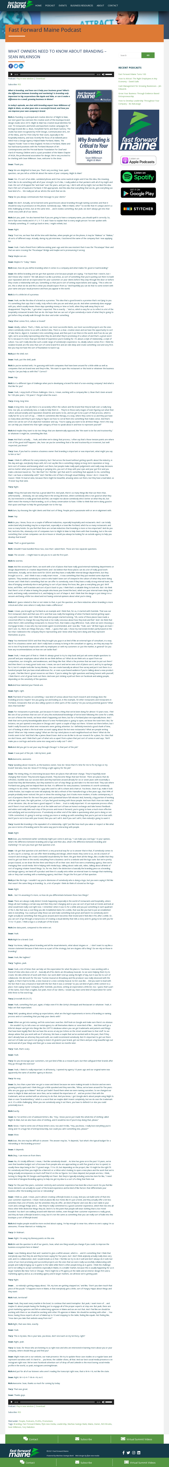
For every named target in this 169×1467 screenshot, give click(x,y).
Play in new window (25, 78)
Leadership (62, 1424)
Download (40, 78)
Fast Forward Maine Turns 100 (132, 74)
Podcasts (30, 1421)
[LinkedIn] (21, 66)
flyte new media (49, 1424)
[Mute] (103, 74)
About (100, 5)
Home (38, 5)
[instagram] (133, 1452)
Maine (90, 1424)
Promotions (47, 1421)
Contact (113, 5)
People (22, 1421)
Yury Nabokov (28, 1427)
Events (63, 5)
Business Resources (82, 5)
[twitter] (128, 1452)
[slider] (109, 74)
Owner (97, 1424)
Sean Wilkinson (14, 1427)
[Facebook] (10, 66)
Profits (38, 1421)
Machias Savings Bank (77, 1424)
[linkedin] (138, 1452)
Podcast (50, 5)
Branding (18, 1424)
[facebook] (123, 1452)
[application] (61, 74)
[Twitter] (16, 66)
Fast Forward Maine (32, 1424)
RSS (19, 84)
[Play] (11, 74)
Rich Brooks (106, 1424)
